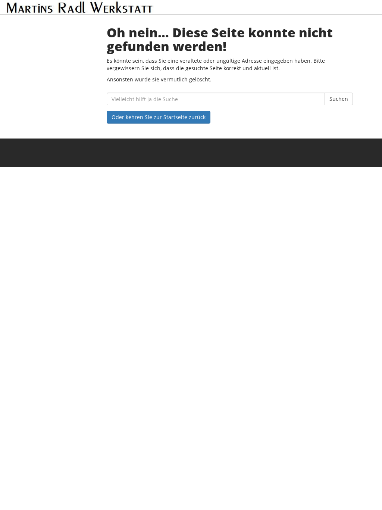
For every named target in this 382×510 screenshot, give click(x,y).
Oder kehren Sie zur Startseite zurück (159, 117)
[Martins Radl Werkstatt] (80, 7)
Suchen (338, 98)
